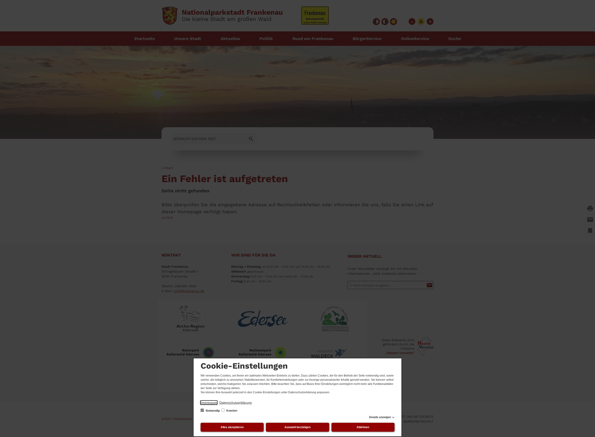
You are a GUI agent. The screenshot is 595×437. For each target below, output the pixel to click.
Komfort (231, 410)
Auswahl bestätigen (297, 427)
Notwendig (212, 410)
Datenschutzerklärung (235, 402)
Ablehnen (363, 427)
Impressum (209, 402)
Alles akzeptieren (232, 427)
